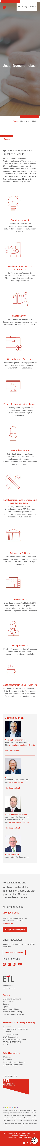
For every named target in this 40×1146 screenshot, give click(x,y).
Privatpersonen (19, 645)
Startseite (16, 121)
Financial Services (19, 316)
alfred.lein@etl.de (16, 782)
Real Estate (18, 599)
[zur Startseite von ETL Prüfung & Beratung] (27, 6)
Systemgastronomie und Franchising (20, 685)
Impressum (7, 1006)
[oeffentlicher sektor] (13, 483)
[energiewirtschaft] (13, 204)
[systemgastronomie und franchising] (11, 670)
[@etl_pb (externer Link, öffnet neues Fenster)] (20, 964)
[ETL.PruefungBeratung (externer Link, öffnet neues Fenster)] (4, 964)
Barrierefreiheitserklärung (12, 1012)
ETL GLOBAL (8, 1059)
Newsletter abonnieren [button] (14, 952)
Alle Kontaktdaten (12, 751)
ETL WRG (6, 1045)
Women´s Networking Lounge (14, 1062)
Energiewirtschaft (19, 220)
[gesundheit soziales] (13, 343)
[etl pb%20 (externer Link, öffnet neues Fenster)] (9, 964)
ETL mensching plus (10, 1034)
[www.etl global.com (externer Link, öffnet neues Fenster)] (16, 1084)
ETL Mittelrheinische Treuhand (14, 1039)
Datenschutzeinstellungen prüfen (20, 1137)
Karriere (6, 1004)
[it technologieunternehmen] (13, 387)
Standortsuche (8, 1001)
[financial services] (20, 300)
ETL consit (7, 1032)
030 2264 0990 (11, 912)
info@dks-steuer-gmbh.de (19, 822)
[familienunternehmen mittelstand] (13, 251)
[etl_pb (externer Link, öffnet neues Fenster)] (14, 964)
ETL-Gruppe (7, 1057)
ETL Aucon (7, 1027)
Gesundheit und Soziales (19, 359)
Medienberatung (19, 450)
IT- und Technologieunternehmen (19, 404)
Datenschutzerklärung (11, 1009)
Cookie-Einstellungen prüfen (13, 1014)
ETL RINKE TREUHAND (12, 1042)
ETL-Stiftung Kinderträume (13, 1065)
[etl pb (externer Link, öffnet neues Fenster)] (28, 1143)
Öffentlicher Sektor (19, 553)
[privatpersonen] (13, 435)
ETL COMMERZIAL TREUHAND (15, 1029)
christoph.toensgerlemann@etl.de (22, 745)
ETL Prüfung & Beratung (12, 999)
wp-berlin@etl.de (9, 923)
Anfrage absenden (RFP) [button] (15, 929)
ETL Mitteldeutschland (11, 1037)
